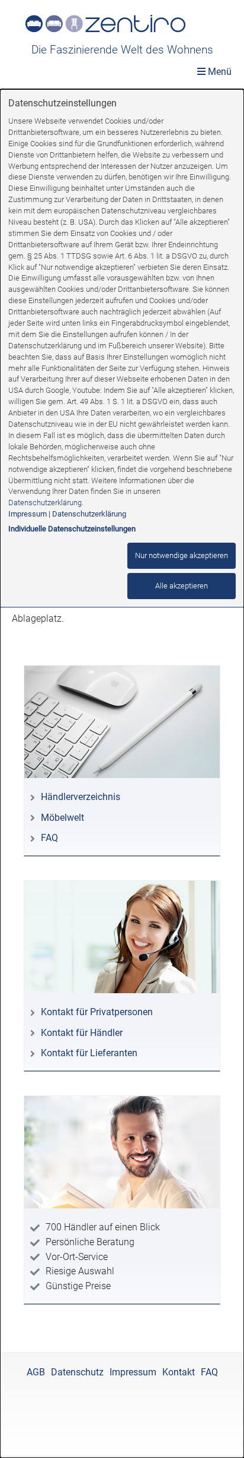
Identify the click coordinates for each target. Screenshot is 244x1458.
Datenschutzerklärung (45, 502)
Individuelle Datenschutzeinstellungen (72, 528)
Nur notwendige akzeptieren (181, 555)
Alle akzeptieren (181, 585)
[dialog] (122, 773)
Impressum (27, 513)
